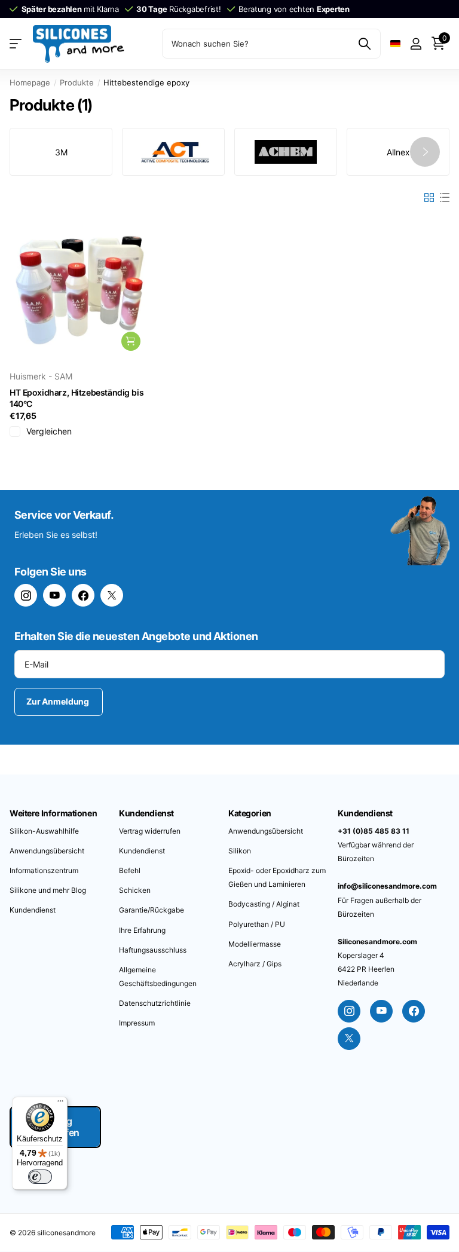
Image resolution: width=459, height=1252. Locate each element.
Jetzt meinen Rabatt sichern (334, 696)
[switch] (40, 1177)
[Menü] (60, 1104)
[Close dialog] (423, 536)
